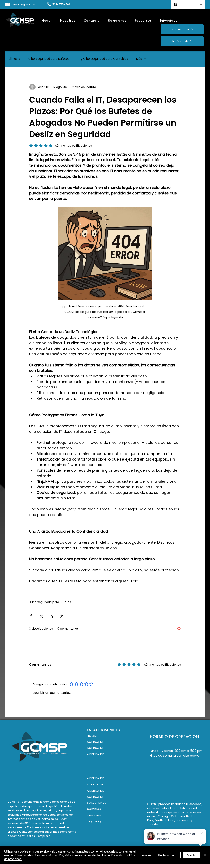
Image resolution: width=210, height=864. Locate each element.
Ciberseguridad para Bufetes (48, 59)
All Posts (14, 59)
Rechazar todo (167, 855)
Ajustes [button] (146, 855)
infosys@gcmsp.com (25, 4)
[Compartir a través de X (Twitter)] (41, 616)
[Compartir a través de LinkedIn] (51, 616)
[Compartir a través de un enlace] (61, 616)
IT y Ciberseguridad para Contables (103, 59)
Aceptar (192, 855)
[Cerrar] (205, 855)
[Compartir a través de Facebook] (31, 616)
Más (139, 59)
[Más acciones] (178, 87)
